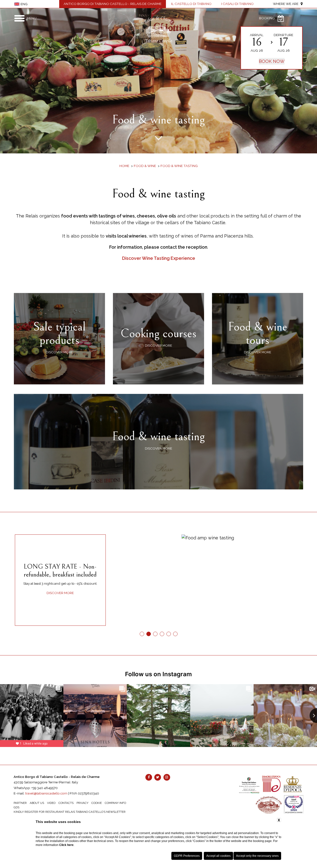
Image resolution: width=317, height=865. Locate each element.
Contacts (66, 803)
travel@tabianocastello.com (46, 793)
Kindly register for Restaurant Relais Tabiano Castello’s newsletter (70, 812)
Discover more (60, 593)
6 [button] (175, 634)
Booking (267, 18)
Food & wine (145, 166)
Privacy (82, 803)
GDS (16, 807)
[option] (158, 81)
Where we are (287, 4)
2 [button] (148, 634)
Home (124, 166)
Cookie (96, 803)
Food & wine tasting (179, 166)
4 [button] (162, 634)
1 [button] (142, 634)
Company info (115, 803)
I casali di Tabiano (237, 4)
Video (51, 803)
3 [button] (155, 634)
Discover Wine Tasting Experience (158, 258)
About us (37, 803)
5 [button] (168, 634)
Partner (20, 803)
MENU (31, 18)
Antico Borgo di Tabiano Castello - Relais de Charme (112, 4)
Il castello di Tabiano (191, 4)
